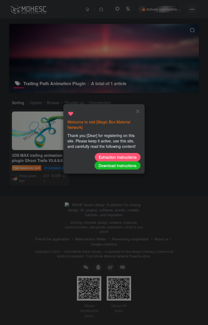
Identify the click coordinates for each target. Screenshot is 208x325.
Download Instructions (117, 165)
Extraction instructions (117, 157)
